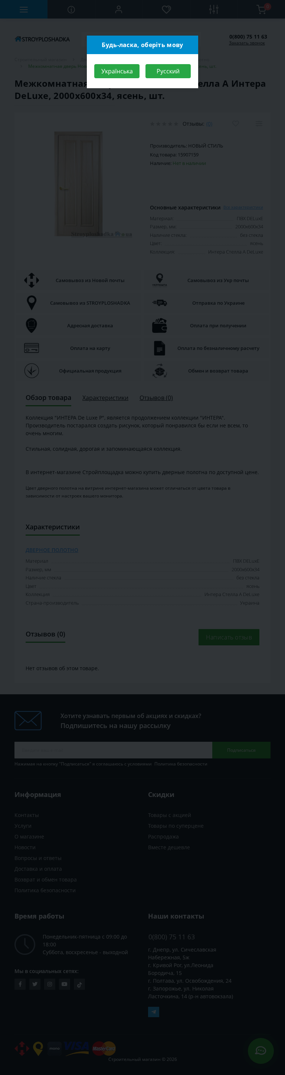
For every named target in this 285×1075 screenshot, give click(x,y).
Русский (168, 71)
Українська (117, 71)
